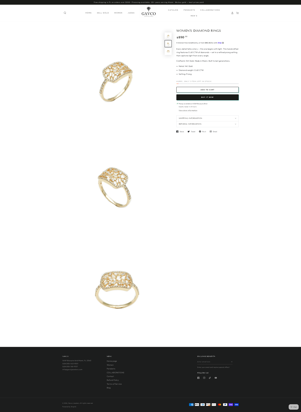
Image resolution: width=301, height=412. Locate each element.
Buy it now (207, 97)
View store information (188, 110)
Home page (112, 361)
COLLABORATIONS (115, 372)
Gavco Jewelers (73, 403)
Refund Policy (113, 380)
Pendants (111, 368)
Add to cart (207, 89)
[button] (64, 13)
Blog (109, 387)
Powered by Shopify (69, 407)
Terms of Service (114, 384)
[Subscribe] (232, 361)
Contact (110, 376)
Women (110, 365)
